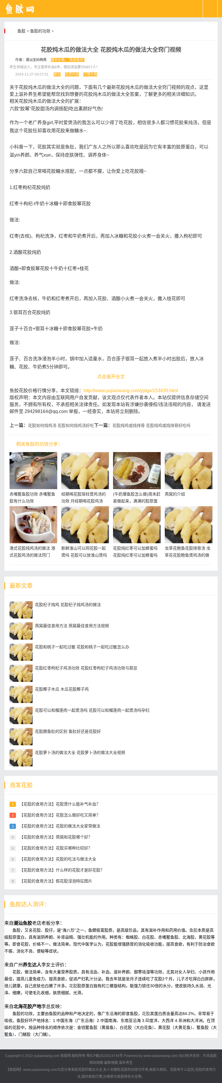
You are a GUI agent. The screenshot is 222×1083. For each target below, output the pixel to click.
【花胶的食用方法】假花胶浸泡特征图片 (55, 881)
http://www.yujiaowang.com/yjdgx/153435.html (131, 390)
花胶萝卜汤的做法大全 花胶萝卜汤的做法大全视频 (80, 752)
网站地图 (96, 1063)
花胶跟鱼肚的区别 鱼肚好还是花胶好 (68, 731)
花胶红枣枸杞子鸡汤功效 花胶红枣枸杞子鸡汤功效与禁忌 (86, 668)
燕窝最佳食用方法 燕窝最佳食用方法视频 (72, 625)
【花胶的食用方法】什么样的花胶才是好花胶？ (61, 870)
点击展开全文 (111, 376)
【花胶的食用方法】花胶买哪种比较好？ (55, 848)
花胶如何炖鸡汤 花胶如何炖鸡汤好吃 (61, 425)
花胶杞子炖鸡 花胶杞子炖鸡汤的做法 (68, 604)
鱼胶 (21, 31)
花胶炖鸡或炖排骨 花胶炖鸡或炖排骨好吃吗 (151, 425)
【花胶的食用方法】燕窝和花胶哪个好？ (55, 837)
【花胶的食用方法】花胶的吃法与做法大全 (57, 859)
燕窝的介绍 (175, 494)
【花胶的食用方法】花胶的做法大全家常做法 (59, 826)
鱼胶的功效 (40, 31)
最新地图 (111, 1063)
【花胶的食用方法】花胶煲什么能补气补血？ (59, 804)
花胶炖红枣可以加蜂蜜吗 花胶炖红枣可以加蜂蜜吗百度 (135, 555)
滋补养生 (126, 1063)
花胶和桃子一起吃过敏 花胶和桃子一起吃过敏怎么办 (82, 647)
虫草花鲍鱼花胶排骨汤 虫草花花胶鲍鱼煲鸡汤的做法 (187, 555)
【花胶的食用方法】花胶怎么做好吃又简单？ (59, 815)
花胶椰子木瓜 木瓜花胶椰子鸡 (62, 689)
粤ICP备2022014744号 (104, 1056)
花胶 (73, 985)
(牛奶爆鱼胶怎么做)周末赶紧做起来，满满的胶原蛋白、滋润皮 (136, 501)
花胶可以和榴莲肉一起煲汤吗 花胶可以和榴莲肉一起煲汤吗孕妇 (92, 710)
